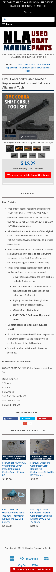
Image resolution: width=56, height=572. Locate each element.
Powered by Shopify (42, 548)
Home (9, 64)
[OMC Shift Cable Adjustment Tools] (10, 148)
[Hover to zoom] (28, 116)
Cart (29, 12)
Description (27, 193)
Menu (9, 24)
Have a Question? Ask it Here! (33, 569)
